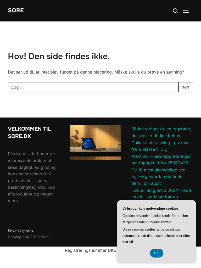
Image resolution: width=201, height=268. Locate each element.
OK (156, 253)
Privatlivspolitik (21, 230)
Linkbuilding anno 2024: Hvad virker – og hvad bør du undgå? (161, 197)
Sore (16, 10)
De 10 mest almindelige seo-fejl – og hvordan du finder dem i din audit (159, 176)
